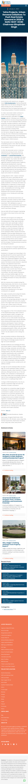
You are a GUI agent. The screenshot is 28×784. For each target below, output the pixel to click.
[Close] (26, 378)
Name (5, 385)
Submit (6, 402)
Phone (5, 392)
